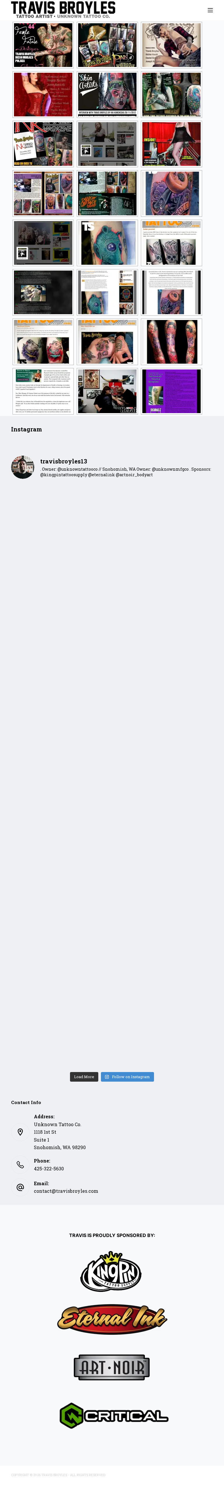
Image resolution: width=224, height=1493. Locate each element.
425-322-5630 (49, 1168)
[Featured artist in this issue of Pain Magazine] (107, 45)
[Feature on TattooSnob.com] (171, 193)
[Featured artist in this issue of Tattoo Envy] (171, 45)
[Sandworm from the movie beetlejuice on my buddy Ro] (163, 747)
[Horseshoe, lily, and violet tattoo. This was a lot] (61, 689)
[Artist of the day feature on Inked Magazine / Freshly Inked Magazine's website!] (43, 243)
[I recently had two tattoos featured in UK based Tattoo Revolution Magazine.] (171, 94)
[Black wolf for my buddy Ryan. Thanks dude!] (61, 572)
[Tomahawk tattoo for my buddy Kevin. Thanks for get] (163, 630)
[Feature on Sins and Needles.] (107, 292)
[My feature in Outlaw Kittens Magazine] (43, 193)
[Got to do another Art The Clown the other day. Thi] (61, 864)
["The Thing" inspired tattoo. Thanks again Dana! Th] (61, 805)
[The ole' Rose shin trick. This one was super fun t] (61, 1039)
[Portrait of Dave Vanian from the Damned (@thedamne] (163, 805)
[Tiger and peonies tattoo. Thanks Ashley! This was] (61, 630)
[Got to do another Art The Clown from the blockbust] (163, 1039)
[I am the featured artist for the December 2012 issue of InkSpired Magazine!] (43, 144)
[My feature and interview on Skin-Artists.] (107, 94)
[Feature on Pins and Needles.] (171, 292)
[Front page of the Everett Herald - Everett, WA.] (43, 391)
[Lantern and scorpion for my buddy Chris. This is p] (163, 922)
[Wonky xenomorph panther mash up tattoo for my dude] (61, 747)
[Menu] (210, 10)
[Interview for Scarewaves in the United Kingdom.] (171, 391)
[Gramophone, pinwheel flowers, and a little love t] (163, 981)
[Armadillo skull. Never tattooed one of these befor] (163, 572)
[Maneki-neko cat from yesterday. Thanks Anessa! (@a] (61, 922)
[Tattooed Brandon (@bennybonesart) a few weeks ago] (163, 864)
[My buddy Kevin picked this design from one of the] (163, 513)
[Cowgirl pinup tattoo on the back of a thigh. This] (163, 689)
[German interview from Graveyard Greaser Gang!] (43, 292)
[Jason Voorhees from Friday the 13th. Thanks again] (61, 513)
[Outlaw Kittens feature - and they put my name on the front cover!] (171, 144)
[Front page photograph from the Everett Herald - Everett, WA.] (107, 391)
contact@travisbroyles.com (66, 1191)
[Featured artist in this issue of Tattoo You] (43, 94)
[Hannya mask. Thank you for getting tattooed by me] (61, 981)
